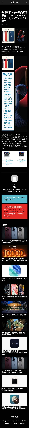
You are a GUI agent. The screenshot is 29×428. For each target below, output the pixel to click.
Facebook (20, 214)
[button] (2, 2)
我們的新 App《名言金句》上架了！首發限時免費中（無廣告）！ (8, 101)
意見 (12, 423)
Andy (14, 187)
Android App (11, 421)
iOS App (4, 421)
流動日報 (14, 2)
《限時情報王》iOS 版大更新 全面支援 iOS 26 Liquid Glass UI (8, 85)
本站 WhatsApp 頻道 (14, 198)
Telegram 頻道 (10, 214)
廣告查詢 (7, 423)
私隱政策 (16, 423)
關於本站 (22, 423)
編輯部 (24, 421)
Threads (7, 216)
